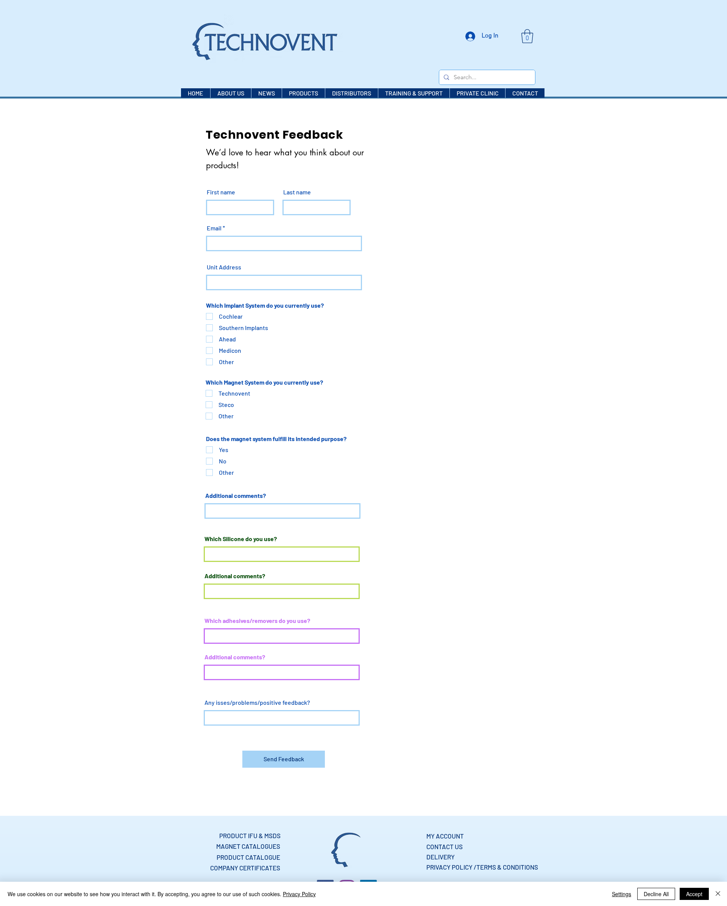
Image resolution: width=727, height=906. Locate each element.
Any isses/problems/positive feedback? (257, 702)
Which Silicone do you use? (240, 539)
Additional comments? (235, 496)
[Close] (717, 894)
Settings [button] (621, 894)
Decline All (656, 894)
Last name (297, 192)
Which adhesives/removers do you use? (257, 621)
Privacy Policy (299, 894)
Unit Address (224, 267)
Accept (694, 894)
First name (221, 192)
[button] (527, 36)
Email (214, 228)
